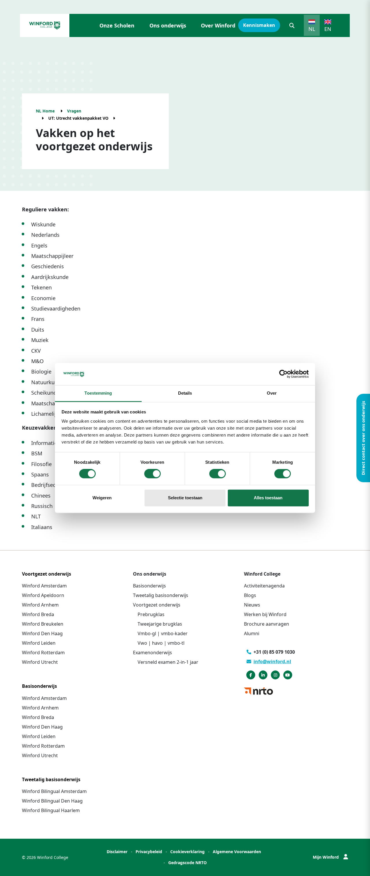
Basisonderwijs (149, 586)
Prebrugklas (151, 614)
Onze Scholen (116, 25)
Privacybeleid (149, 851)
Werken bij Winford (265, 614)
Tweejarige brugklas (160, 624)
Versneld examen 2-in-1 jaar (168, 662)
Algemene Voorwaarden (237, 851)
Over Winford (218, 25)
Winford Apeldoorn (43, 595)
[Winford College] (44, 25)
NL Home (45, 111)
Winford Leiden (39, 643)
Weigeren (102, 497)
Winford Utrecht (40, 662)
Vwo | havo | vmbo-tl (161, 643)
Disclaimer (117, 851)
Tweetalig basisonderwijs (160, 595)
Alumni (251, 633)
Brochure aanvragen (266, 624)
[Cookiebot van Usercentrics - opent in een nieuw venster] (283, 374)
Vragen (74, 111)
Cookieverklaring (187, 851)
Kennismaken (259, 25)
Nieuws (252, 605)
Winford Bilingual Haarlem (51, 810)
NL (311, 28)
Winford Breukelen (42, 624)
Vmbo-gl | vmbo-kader (163, 633)
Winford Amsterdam (44, 586)
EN (327, 28)
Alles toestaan (268, 497)
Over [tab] (272, 393)
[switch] (152, 473)
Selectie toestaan (185, 497)
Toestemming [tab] (98, 393)
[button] (292, 25)
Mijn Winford (326, 857)
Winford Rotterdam (43, 652)
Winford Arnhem (40, 605)
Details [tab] (185, 393)
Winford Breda (38, 614)
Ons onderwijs (167, 25)
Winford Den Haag (42, 633)
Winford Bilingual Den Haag (52, 801)
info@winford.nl (272, 661)
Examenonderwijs (152, 652)
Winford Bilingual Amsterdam (54, 791)
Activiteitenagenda (264, 586)
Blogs (250, 595)
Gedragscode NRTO (187, 862)
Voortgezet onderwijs (156, 605)
